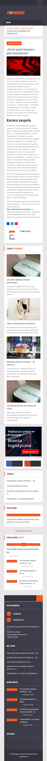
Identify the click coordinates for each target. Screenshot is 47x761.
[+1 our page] (27, 464)
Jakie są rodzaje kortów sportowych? (21, 323)
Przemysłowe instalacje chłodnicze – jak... (21, 481)
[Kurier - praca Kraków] (23, 441)
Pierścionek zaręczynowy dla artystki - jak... (23, 653)
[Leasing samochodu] (23, 531)
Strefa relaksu (14, 43)
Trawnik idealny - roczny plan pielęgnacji (20, 499)
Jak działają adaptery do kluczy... (18, 486)
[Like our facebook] (9, 464)
